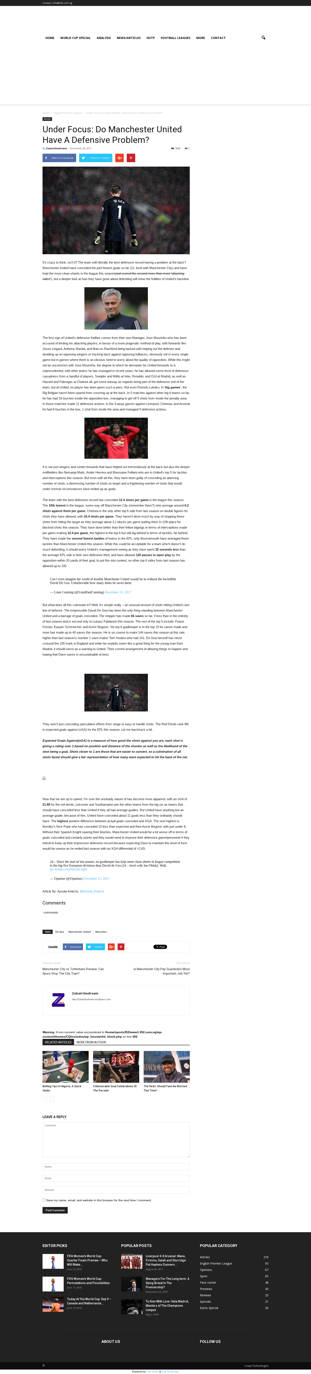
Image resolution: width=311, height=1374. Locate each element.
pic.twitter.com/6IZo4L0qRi (68, 869)
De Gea (59, 931)
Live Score (152, 1371)
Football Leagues (175, 38)
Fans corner (208, 1282)
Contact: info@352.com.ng (57, 2)
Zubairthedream (56, 148)
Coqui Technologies (256, 1366)
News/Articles (129, 38)
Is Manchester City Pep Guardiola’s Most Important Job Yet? (161, 971)
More (200, 38)
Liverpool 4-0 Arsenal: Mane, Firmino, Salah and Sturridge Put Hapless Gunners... (166, 1260)
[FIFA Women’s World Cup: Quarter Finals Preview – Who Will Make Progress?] (53, 1261)
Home (49, 38)
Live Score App (170, 1371)
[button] (263, 38)
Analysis (104, 38)
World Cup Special (75, 38)
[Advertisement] (155, 74)
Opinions (206, 1270)
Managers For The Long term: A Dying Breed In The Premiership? (167, 1283)
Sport (203, 1276)
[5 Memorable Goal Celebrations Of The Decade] (116, 1067)
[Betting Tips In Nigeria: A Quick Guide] (66, 1067)
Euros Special (209, 1308)
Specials (205, 1301)
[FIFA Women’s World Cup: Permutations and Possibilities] (53, 1284)
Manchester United (80, 931)
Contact (218, 38)
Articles (47, 118)
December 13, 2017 (118, 592)
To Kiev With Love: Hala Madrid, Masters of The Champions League (167, 1306)
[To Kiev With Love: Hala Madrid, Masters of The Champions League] (131, 1306)
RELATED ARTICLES (58, 1042)
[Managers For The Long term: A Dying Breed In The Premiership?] (131, 1284)
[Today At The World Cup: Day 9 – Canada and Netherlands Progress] (53, 1304)
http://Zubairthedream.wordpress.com (91, 999)
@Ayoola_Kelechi (92, 891)
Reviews (205, 1295)
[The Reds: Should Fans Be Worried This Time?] (167, 1067)
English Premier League (216, 1263)
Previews (206, 1289)
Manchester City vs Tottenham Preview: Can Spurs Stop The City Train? (73, 971)
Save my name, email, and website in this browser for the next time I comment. (99, 1200)
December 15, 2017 (96, 878)
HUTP (151, 38)
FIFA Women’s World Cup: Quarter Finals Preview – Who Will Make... (87, 1260)
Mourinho (101, 931)
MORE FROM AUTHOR (91, 1042)
